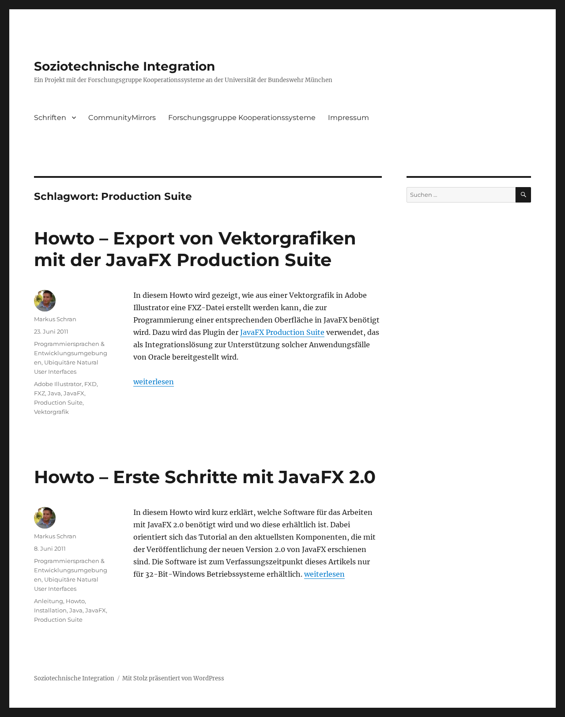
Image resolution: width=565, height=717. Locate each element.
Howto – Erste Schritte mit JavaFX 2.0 (205, 477)
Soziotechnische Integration (124, 66)
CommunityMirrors (122, 117)
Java (54, 393)
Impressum (348, 117)
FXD (90, 383)
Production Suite (58, 402)
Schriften (50, 117)
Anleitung (48, 600)
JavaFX (74, 393)
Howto (75, 600)
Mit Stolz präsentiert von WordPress (173, 678)
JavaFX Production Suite (282, 332)
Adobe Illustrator (58, 383)
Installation (50, 610)
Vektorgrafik (51, 411)
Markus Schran (55, 319)
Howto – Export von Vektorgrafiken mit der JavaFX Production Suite (195, 248)
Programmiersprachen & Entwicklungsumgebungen (70, 353)
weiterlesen (153, 381)
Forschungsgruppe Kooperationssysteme (242, 117)
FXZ (39, 393)
